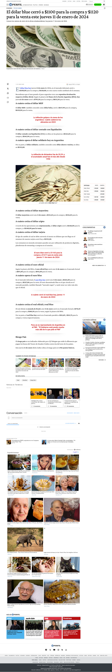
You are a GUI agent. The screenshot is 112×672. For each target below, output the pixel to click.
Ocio (48, 655)
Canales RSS (35, 662)
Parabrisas (56, 657)
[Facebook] (46, 650)
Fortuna (51, 657)
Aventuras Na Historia (52, 659)
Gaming (94, 655)
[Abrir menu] (7, 4)
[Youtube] (54, 650)
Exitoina (90, 655)
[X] (50, 650)
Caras (74, 1)
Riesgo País (33, 380)
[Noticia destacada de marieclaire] (34, 619)
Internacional (34, 655)
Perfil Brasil (84, 1)
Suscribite (98, 4)
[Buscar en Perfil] (104, 1)
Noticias (69, 1)
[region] (43, 431)
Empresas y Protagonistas (72, 655)
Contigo (44, 659)
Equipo (61, 662)
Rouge (61, 657)
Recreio (74, 659)
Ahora (6, 655)
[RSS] (62, 650)
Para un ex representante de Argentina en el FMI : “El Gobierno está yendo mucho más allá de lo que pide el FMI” (48, 327)
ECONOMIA (9, 8)
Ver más (101, 359)
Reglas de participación (69, 662)
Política (35, 5)
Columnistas (89, 227)
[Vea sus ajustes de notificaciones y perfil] (103, 4)
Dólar (18, 380)
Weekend (46, 657)
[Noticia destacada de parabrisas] (71, 619)
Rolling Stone (62, 659)
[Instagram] (58, 650)
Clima (39, 655)
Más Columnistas (98, 265)
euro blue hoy (40, 280)
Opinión (41, 5)
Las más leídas (89, 320)
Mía (64, 657)
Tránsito (77, 662)
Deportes (44, 655)
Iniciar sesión (70, 412)
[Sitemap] (66, 650)
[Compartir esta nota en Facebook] (7, 84)
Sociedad (46, 5)
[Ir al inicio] (15, 4)
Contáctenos (50, 662)
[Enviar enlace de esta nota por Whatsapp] (7, 93)
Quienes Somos (42, 662)
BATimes (68, 657)
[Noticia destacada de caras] (53, 619)
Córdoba (52, 655)
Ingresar (90, 4)
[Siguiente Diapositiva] (79, 399)
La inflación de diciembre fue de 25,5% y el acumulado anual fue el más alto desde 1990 (48, 156)
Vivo (98, 655)
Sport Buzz (68, 659)
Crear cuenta (76, 412)
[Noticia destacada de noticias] (15, 619)
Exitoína (78, 1)
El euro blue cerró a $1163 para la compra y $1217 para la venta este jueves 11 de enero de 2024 (48, 255)
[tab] (12, 423)
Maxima (78, 659)
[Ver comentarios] (104, 8)
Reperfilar (57, 655)
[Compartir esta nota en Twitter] (7, 88)
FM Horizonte (74, 657)
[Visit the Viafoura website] (77, 449)
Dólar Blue (25, 380)
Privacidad (56, 662)
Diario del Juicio (103, 655)
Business (64, 1)
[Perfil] (16, 615)
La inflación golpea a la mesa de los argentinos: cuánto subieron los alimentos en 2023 (48, 119)
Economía (22, 655)
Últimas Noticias (27, 5)
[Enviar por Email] (7, 97)
